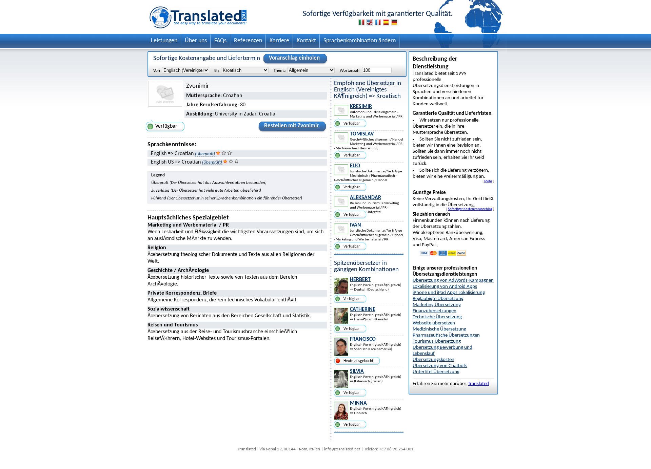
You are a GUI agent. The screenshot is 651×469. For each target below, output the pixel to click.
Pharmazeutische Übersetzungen (446, 335)
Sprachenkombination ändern (359, 41)
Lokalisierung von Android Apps (445, 286)
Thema (279, 70)
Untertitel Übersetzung (436, 372)
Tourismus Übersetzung (437, 341)
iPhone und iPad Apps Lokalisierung (449, 292)
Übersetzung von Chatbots (440, 365)
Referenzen (248, 41)
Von (156, 70)
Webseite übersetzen (434, 323)
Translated (478, 383)
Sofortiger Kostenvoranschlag (470, 209)
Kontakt (306, 41)
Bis (216, 70)
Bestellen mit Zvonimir (291, 126)
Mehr (488, 181)
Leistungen (164, 41)
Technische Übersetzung (437, 317)
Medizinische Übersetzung (439, 329)
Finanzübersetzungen (434, 311)
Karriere (279, 41)
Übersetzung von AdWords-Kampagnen (453, 280)
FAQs (220, 41)
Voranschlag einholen (294, 58)
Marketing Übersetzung (437, 304)
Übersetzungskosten (433, 359)
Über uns (196, 41)
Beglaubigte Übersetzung (438, 298)
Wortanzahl (350, 70)
